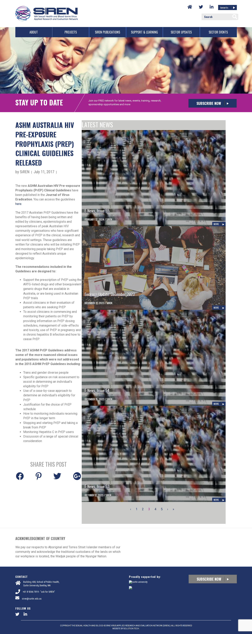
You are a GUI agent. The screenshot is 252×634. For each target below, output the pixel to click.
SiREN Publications (107, 32)
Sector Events (218, 32)
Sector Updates (181, 32)
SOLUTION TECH (131, 628)
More (216, 224)
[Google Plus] (77, 475)
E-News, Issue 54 (97, 390)
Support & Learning (144, 32)
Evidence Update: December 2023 (110, 294)
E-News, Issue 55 (97, 211)
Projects (71, 32)
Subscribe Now (209, 103)
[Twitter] (57, 475)
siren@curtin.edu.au (32, 598)
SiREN (109, 219)
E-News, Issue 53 (97, 486)
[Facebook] (20, 475)
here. (18, 204)
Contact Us (224, 7)
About (34, 32)
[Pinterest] (39, 475)
